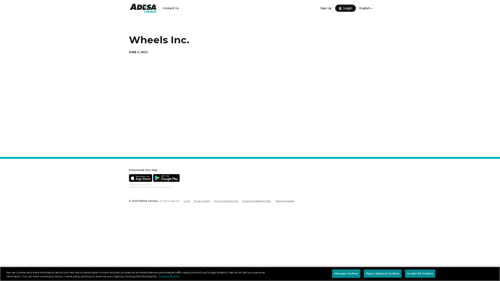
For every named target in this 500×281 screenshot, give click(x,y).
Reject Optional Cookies (382, 273)
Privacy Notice (202, 200)
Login (348, 8)
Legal (187, 200)
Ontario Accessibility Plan (256, 200)
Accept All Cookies (420, 273)
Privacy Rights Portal (226, 200)
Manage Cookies (285, 201)
